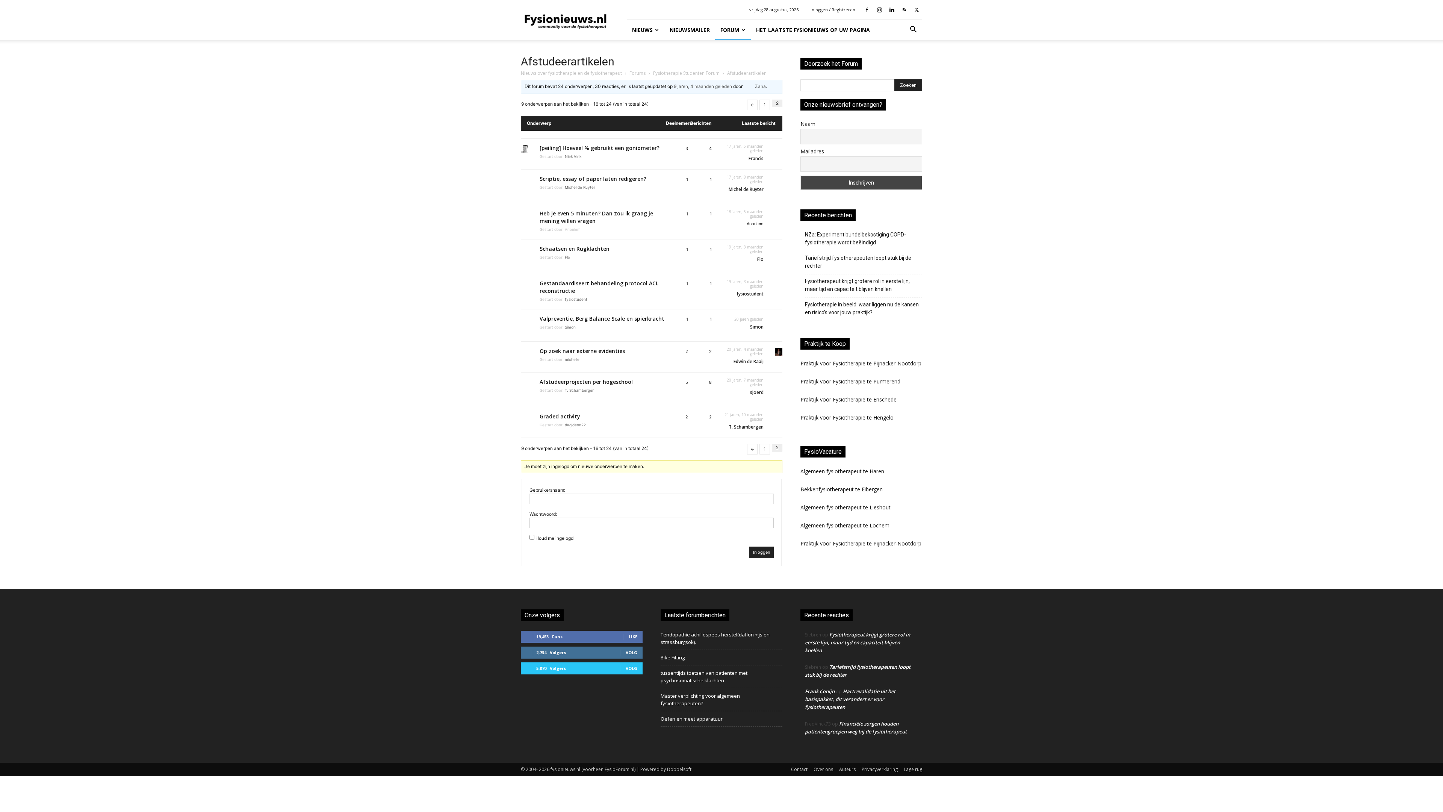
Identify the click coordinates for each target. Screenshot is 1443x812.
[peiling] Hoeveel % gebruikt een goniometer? (599, 147)
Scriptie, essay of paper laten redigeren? (593, 178)
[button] (913, 30)
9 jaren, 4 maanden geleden (703, 86)
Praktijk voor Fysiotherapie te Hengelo (847, 417)
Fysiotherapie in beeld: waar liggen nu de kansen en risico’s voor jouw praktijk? (862, 308)
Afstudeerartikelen (567, 61)
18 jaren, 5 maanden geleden (745, 213)
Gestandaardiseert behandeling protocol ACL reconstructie (599, 287)
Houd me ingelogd (554, 538)
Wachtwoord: (543, 514)
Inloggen (761, 552)
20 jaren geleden (749, 319)
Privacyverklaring (880, 769)
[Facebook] (867, 10)
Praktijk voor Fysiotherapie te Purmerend (850, 381)
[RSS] (904, 10)
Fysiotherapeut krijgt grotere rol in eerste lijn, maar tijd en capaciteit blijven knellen (857, 285)
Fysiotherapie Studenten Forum (686, 73)
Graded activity (560, 416)
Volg (631, 652)
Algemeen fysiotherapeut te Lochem (844, 525)
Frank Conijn (820, 691)
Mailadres (812, 151)
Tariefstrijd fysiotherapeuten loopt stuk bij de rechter (858, 262)
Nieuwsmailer (690, 29)
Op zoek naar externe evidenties (582, 350)
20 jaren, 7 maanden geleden (745, 382)
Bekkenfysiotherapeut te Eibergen (841, 489)
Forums (637, 73)
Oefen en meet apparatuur (692, 718)
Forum (729, 29)
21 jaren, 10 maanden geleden (744, 416)
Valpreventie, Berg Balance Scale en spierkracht (602, 318)
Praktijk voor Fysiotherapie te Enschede (848, 399)
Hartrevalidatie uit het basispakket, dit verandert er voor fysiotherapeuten (850, 699)
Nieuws (642, 29)
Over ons (823, 769)
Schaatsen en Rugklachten (575, 248)
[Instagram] (879, 10)
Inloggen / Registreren (833, 9)
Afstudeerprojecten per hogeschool (586, 381)
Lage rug (913, 769)
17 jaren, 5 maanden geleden (745, 148)
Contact (799, 769)
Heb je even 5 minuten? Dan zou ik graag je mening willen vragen (596, 217)
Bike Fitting (673, 657)
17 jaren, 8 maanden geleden (745, 179)
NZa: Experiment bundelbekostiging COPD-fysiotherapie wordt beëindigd (855, 238)
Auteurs (847, 769)
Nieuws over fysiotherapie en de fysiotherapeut (571, 73)
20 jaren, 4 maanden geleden (745, 351)
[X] (916, 10)
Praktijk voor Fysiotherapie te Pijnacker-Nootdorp (860, 363)
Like (633, 636)
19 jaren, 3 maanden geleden (745, 249)
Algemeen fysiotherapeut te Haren (842, 471)
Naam (807, 123)
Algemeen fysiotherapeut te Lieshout (845, 507)
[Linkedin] (891, 10)
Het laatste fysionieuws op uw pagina (813, 29)
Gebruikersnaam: (547, 490)
